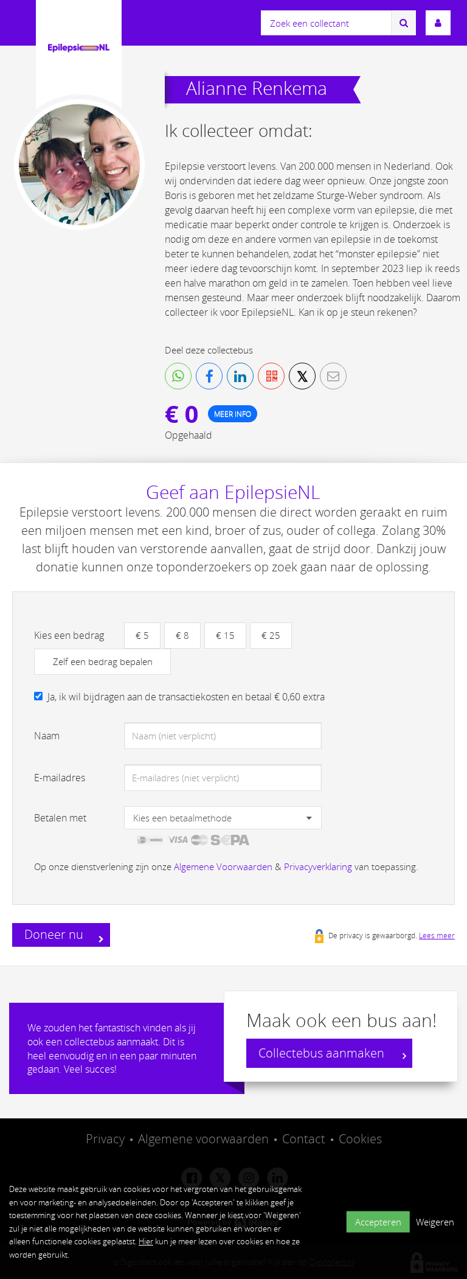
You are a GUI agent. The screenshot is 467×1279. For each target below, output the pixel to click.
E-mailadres (59, 777)
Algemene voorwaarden (203, 1139)
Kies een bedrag (69, 635)
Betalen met (60, 817)
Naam (47, 735)
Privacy (105, 1139)
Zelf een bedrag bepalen (103, 661)
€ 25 (270, 635)
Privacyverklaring (318, 866)
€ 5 (142, 635)
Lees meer (437, 935)
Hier (146, 1241)
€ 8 (182, 635)
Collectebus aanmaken (322, 1053)
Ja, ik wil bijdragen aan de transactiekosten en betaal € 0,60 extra (186, 696)
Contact (303, 1139)
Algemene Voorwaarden (223, 866)
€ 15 (225, 635)
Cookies (360, 1139)
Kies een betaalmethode (182, 818)
